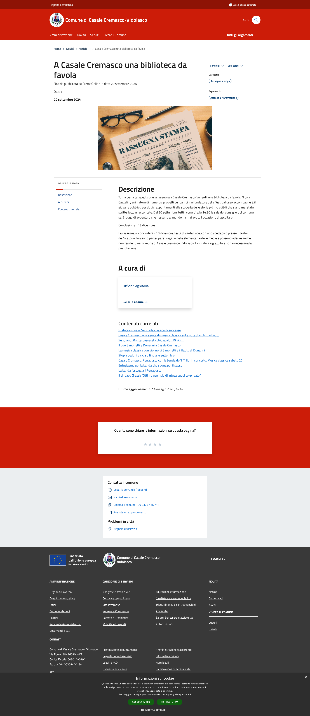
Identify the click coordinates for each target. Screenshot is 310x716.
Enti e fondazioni (60, 611)
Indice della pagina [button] (68, 183)
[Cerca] (256, 20)
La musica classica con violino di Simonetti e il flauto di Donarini (161, 350)
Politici (54, 618)
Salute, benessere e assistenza (174, 617)
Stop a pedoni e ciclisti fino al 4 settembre (146, 355)
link (189, 694)
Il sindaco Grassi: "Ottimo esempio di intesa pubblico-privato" (159, 375)
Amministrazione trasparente (174, 649)
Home (57, 48)
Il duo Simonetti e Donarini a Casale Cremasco (149, 345)
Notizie (83, 48)
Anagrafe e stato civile (116, 592)
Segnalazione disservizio (117, 656)
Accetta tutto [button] (141, 701)
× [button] (306, 677)
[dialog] (155, 694)
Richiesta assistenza (115, 669)
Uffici (53, 605)
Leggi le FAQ (110, 662)
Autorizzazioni (164, 624)
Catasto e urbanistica (115, 618)
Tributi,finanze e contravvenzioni (176, 604)
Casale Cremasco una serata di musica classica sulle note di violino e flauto (168, 335)
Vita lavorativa (111, 605)
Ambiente (162, 611)
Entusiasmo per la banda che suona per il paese (150, 365)
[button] (155, 710)
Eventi (213, 629)
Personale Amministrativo (65, 624)
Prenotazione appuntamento (120, 649)
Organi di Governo (61, 592)
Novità (70, 48)
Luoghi (213, 622)
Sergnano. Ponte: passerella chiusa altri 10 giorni (151, 340)
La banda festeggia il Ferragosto (139, 370)
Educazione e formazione (171, 592)
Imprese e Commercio (116, 611)
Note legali (162, 662)
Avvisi (212, 605)
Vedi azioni (233, 66)
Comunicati (216, 598)
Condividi (215, 66)
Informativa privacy (167, 656)
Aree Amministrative (62, 598)
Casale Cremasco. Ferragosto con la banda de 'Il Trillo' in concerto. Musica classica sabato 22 (180, 360)
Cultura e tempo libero (116, 598)
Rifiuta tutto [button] (169, 701)
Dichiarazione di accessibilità (173, 669)
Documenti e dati (60, 630)
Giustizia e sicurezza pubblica (173, 598)
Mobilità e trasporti (114, 624)
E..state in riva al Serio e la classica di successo (149, 330)
